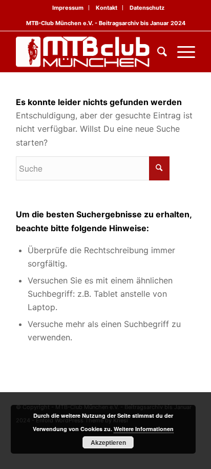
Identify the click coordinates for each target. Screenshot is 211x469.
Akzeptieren (108, 442)
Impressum (67, 7)
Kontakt (106, 7)
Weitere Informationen (144, 429)
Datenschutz (147, 7)
